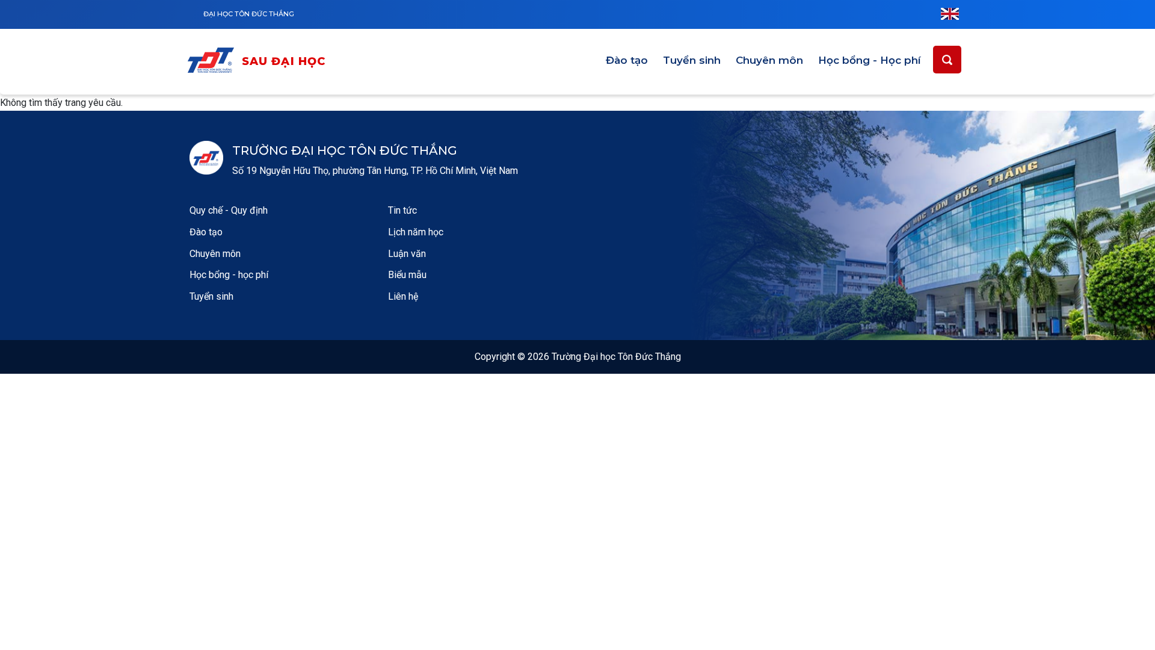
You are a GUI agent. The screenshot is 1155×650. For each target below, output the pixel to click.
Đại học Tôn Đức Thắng (248, 14)
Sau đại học (284, 61)
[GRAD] (213, 62)
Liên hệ (403, 296)
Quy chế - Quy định (228, 210)
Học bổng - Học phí (869, 60)
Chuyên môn (769, 60)
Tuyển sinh (692, 60)
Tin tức (402, 210)
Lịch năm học (415, 232)
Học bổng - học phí (228, 274)
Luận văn (407, 253)
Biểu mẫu (407, 274)
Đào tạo (627, 60)
